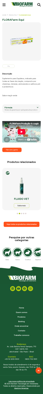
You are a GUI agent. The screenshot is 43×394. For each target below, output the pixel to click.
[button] (21, 108)
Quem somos (21, 312)
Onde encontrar (21, 326)
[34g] (21, 41)
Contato (21, 331)
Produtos (13, 15)
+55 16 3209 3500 (12, 359)
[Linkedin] (12, 288)
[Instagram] (30, 288)
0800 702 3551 (31, 359)
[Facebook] (24, 288)
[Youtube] (18, 288)
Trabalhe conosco (21, 335)
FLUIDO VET (21, 198)
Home (4, 15)
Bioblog (21, 321)
